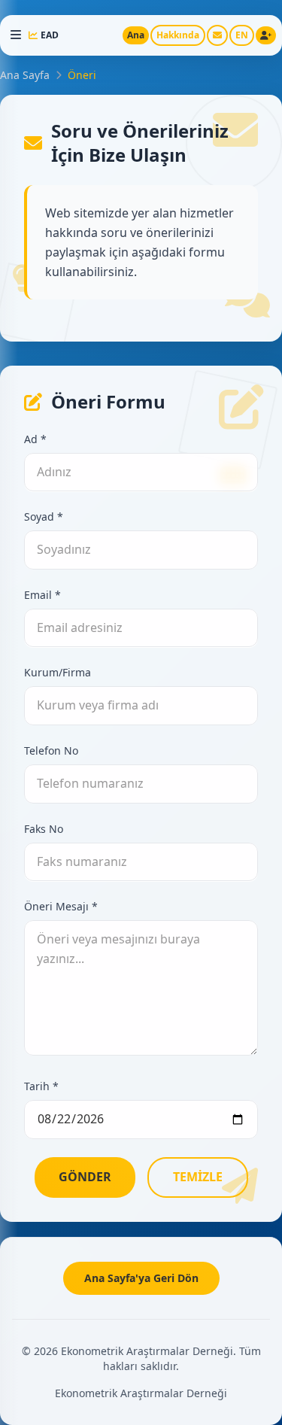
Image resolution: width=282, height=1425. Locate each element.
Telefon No (51, 750)
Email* (42, 595)
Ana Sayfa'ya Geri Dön (141, 1278)
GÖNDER (85, 1176)
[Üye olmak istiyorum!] (266, 35)
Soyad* (43, 516)
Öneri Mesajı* (61, 906)
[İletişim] (217, 35)
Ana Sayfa (25, 75)
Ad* (35, 439)
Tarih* (41, 1086)
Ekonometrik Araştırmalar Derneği (141, 1393)
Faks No (43, 829)
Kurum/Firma (57, 672)
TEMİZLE (198, 1176)
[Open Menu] (16, 35)
